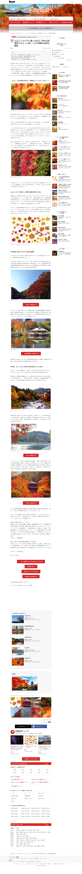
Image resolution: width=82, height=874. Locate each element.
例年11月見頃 (15, 813)
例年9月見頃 (14, 808)
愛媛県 (21, 844)
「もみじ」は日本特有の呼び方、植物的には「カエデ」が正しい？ (26, 54)
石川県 (17, 836)
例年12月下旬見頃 (46, 816)
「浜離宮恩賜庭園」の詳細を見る (30, 353)
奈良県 (35, 840)
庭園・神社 (41, 795)
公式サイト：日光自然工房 (17, 551)
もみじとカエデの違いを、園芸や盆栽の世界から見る (24, 56)
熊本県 (31, 846)
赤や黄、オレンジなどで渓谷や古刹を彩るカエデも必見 (24, 59)
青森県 (23, 830)
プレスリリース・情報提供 (39, 863)
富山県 (23, 836)
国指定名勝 (28, 795)
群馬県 (39, 832)
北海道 (18, 19)
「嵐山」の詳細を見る (30, 455)
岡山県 (21, 842)
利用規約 (16, 863)
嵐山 (24, 840)
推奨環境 (27, 863)
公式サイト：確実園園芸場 (17, 538)
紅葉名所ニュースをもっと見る (31, 759)
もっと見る (68, 59)
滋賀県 (43, 840)
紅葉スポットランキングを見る (30, 571)
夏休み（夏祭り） (36, 858)
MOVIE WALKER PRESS (31, 861)
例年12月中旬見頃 (36, 816)
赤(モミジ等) (41, 798)
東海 (41, 19)
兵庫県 (27, 840)
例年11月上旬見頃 (26, 813)
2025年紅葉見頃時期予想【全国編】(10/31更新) (26, 37)
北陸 (38, 19)
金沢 (20, 836)
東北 (21, 19)
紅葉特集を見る (30, 566)
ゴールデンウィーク (26, 858)
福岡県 (17, 846)
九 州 (12, 846)
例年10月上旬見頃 (26, 811)
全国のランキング (17, 779)
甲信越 (35, 19)
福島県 (38, 830)
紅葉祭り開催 (15, 795)
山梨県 (17, 834)
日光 (46, 832)
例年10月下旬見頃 (46, 811)
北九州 (21, 846)
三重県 (30, 838)
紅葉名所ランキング (29, 22)
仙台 (20, 830)
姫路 (32, 840)
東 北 (12, 830)
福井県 (27, 836)
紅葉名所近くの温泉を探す (30, 576)
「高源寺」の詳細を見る (30, 503)
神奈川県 (22, 832)
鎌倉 (27, 832)
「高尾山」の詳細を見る (30, 304)
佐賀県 (24, 846)
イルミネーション (44, 858)
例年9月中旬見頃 (35, 808)
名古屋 (21, 838)
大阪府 (17, 840)
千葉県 (30, 832)
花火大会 (31, 858)
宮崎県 (38, 846)
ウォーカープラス (12, 858)
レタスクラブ (11, 861)
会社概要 (55, 863)
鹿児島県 (42, 846)
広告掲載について (50, 863)
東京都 (17, 832)
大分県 (35, 846)
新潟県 (25, 834)
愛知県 (17, 838)
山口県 (25, 842)
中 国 (12, 842)
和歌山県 (39, 840)
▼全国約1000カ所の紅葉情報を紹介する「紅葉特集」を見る (24, 676)
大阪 (49, 19)
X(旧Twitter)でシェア (24, 726)
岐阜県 (26, 838)
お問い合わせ (32, 863)
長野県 (21, 834)
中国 (51, 19)
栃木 (27, 19)
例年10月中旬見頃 (36, 811)
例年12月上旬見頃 (26, 816)
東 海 (12, 838)
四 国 (12, 844)
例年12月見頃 (15, 816)
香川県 (17, 844)
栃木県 (43, 832)
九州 (57, 19)
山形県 (34, 830)
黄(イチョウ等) (29, 798)
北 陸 (12, 836)
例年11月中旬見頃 (36, 813)
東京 (29, 19)
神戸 (29, 840)
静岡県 (33, 838)
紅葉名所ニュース (42, 22)
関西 (44, 19)
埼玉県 (34, 832)
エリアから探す (16, 22)
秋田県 (30, 830)
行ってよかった (54, 22)
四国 (54, 19)
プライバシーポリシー (22, 863)
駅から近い (14, 798)
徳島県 (25, 844)
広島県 (17, 842)
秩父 (36, 832)
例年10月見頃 (15, 811)
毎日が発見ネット (38, 861)
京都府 (21, 840)
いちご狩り (17, 858)
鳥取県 (28, 842)
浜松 (36, 838)
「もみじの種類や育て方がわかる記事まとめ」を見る (30, 561)
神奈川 (31, 19)
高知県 (28, 844)
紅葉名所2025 (13, 19)
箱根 (25, 832)
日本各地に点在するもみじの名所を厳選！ (21, 57)
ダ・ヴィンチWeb (17, 861)
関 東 (12, 832)
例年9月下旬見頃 (46, 808)
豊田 (23, 838)
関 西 (12, 840)
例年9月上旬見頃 (25, 808)
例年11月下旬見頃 (46, 813)
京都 (46, 19)
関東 (24, 19)
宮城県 (17, 830)
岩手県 (27, 830)
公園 (13, 801)
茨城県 (49, 832)
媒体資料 (45, 863)
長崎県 (28, 846)
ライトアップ (42, 793)
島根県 (32, 842)
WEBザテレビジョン (24, 861)
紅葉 (40, 858)
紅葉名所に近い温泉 (67, 22)
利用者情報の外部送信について (61, 863)
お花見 (21, 858)
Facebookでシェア (40, 726)
